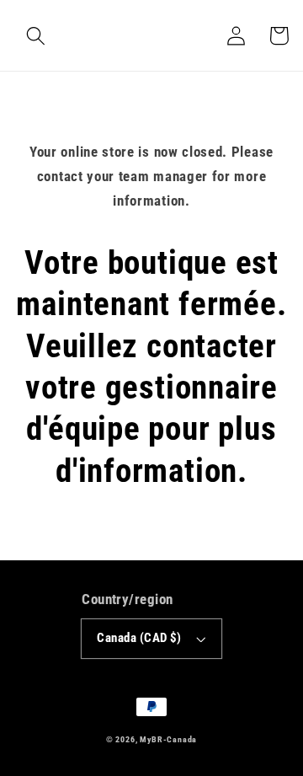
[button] (35, 35)
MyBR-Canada (168, 739)
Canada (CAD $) (139, 637)
